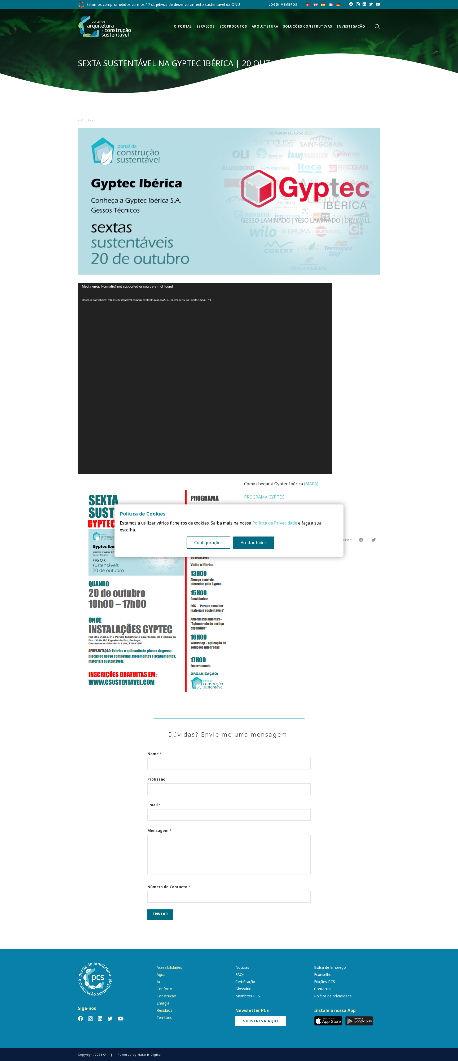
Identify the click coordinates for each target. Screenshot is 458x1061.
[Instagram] (358, 4)
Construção (166, 995)
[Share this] (361, 540)
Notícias (242, 967)
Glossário (243, 988)
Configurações (208, 542)
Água (161, 974)
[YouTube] (378, 4)
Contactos (323, 988)
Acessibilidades (169, 967)
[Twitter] (371, 4)
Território (165, 1017)
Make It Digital (149, 1054)
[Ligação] (104, 26)
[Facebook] (351, 4)
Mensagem (159, 830)
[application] (205, 378)
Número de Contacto (168, 886)
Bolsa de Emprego (330, 967)
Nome (154, 753)
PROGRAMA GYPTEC (264, 497)
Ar (158, 981)
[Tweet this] (373, 540)
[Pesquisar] (377, 27)
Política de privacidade (333, 995)
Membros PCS (247, 995)
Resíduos (164, 1010)
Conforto (164, 988)
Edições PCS (324, 981)
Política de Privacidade (274, 523)
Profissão (156, 779)
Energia (163, 1003)
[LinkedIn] (364, 4)
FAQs (240, 974)
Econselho (323, 974)
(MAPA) (311, 484)
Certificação (245, 981)
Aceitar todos (254, 542)
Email (154, 804)
